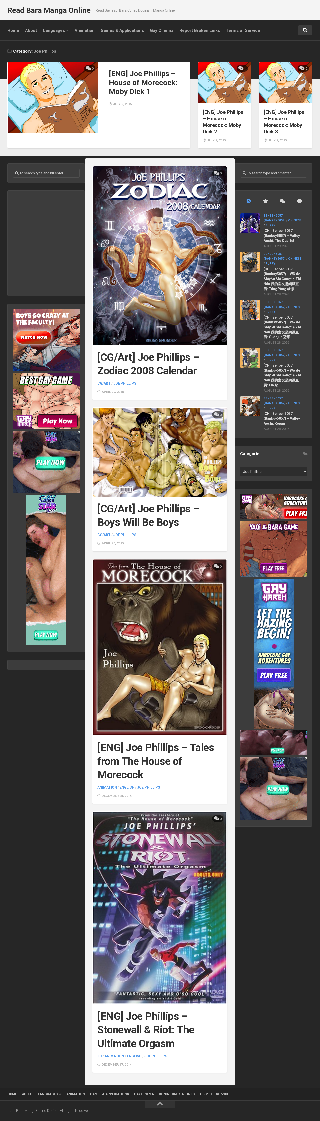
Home (13, 30)
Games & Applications (122, 30)
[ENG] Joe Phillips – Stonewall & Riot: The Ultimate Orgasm (146, 1030)
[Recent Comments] (282, 201)
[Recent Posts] (248, 201)
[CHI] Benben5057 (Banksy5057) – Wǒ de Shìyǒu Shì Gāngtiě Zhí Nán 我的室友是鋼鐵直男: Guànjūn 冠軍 (282, 327)
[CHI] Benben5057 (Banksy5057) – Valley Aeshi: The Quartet (282, 235)
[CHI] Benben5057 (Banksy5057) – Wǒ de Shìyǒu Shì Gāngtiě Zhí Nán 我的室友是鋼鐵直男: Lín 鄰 (282, 375)
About (31, 30)
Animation (85, 30)
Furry (271, 225)
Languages (54, 30)
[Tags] (298, 201)
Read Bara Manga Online (49, 10)
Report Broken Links (200, 30)
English (127, 787)
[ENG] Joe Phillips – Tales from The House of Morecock (156, 761)
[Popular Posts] (265, 201)
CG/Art (104, 383)
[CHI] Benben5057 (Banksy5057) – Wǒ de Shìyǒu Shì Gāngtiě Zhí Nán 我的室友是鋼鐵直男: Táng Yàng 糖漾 (282, 279)
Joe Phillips (125, 383)
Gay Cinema (162, 30)
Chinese (295, 220)
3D (100, 1056)
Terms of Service (243, 30)
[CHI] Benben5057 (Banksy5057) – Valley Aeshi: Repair (282, 418)
